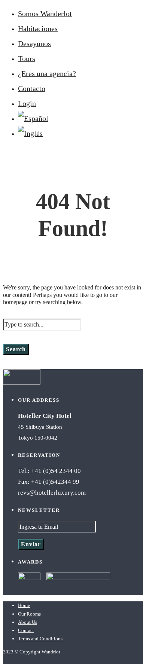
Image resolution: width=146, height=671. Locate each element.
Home (24, 605)
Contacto (31, 88)
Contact (26, 630)
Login (27, 103)
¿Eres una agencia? (47, 73)
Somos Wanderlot (45, 13)
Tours (26, 58)
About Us (27, 622)
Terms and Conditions (40, 638)
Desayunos (34, 43)
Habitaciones (38, 28)
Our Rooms (29, 614)
